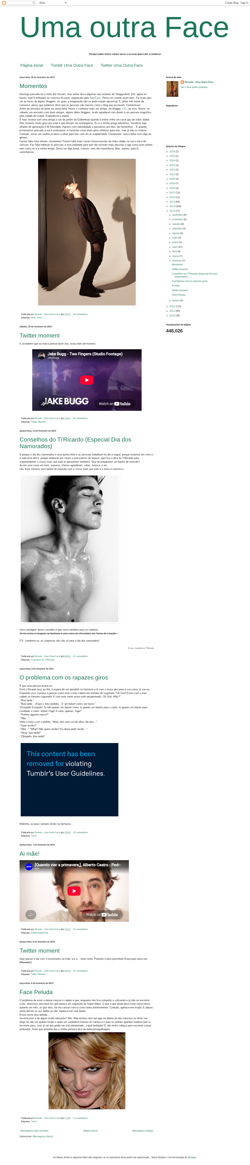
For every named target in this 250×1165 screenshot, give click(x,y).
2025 (173, 156)
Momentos (33, 86)
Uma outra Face (124, 27)
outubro (176, 224)
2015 (173, 201)
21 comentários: (81, 656)
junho (175, 242)
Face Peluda (36, 992)
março (175, 256)
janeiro (176, 300)
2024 (173, 160)
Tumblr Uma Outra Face (72, 65)
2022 (173, 169)
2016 (173, 197)
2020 (173, 179)
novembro (178, 219)
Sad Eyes (95, 97)
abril (175, 251)
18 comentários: (81, 832)
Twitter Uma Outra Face (122, 65)
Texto (39, 317)
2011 (173, 311)
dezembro (178, 215)
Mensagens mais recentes (34, 1130)
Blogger (192, 1157)
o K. (124, 108)
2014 (173, 206)
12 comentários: (81, 971)
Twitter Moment (38, 422)
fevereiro (177, 260)
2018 (173, 188)
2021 (173, 174)
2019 (173, 183)
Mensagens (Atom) (43, 1136)
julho (175, 237)
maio (175, 247)
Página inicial (32, 65)
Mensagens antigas (142, 1130)
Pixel (33, 317)
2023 (173, 165)
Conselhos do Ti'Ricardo (42, 660)
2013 (173, 211)
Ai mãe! (29, 853)
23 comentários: (81, 314)
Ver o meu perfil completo (194, 87)
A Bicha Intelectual (39, 933)
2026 (173, 151)
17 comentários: (81, 1118)
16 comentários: (81, 929)
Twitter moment (40, 335)
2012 (173, 306)
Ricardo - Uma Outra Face (199, 82)
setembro (177, 228)
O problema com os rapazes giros (64, 677)
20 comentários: (81, 418)
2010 (173, 315)
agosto (176, 233)
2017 (173, 192)
